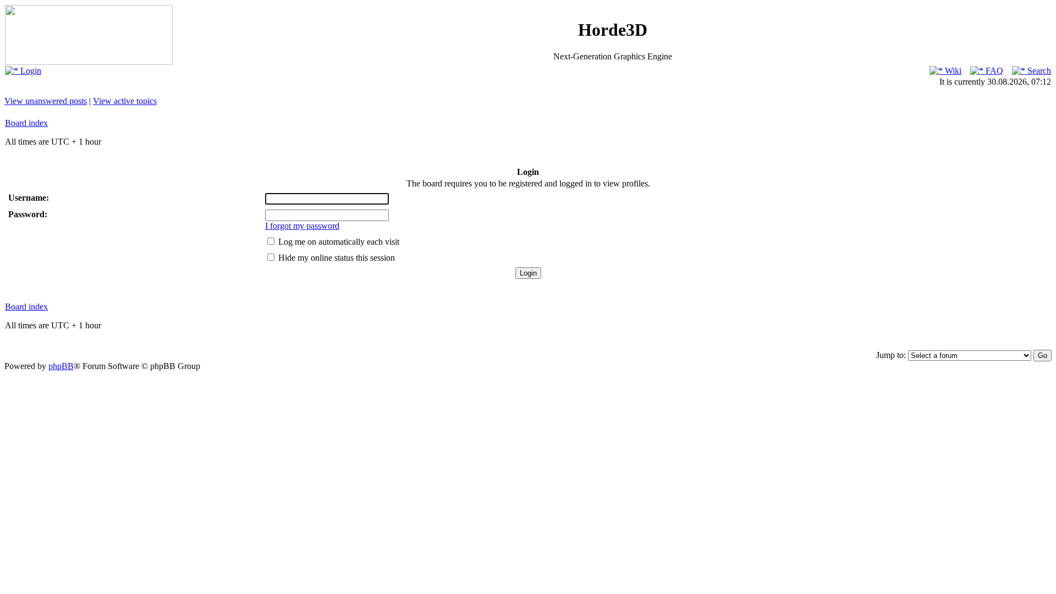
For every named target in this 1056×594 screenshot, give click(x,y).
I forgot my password (302, 225)
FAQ (993, 70)
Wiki (952, 70)
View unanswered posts (45, 101)
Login (29, 70)
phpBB (61, 366)
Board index (26, 123)
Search (1038, 70)
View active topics (125, 101)
